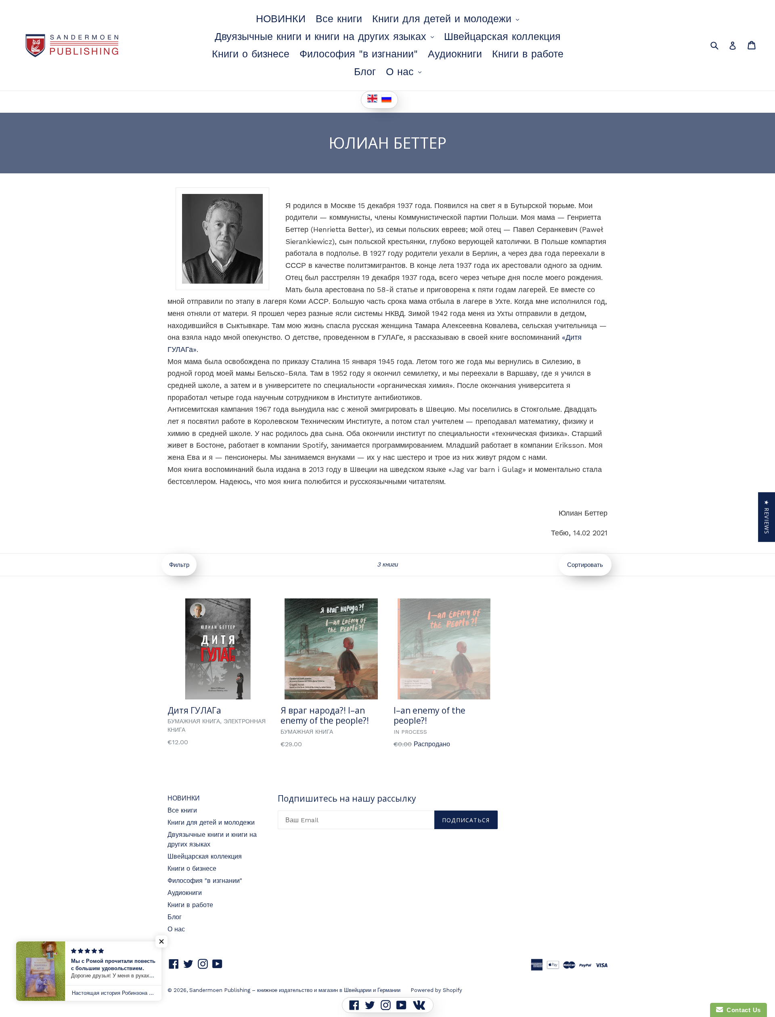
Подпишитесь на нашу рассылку (347, 799)
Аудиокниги (455, 54)
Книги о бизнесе (250, 54)
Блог (365, 72)
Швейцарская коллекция (502, 36)
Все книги (339, 19)
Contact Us (742, 1009)
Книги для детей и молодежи (447, 19)
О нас (405, 71)
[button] (161, 941)
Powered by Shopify (436, 990)
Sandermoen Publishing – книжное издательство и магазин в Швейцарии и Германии (294, 990)
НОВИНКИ (281, 19)
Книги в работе (527, 54)
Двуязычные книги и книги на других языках (326, 36)
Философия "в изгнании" (359, 54)
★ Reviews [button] (767, 517)
